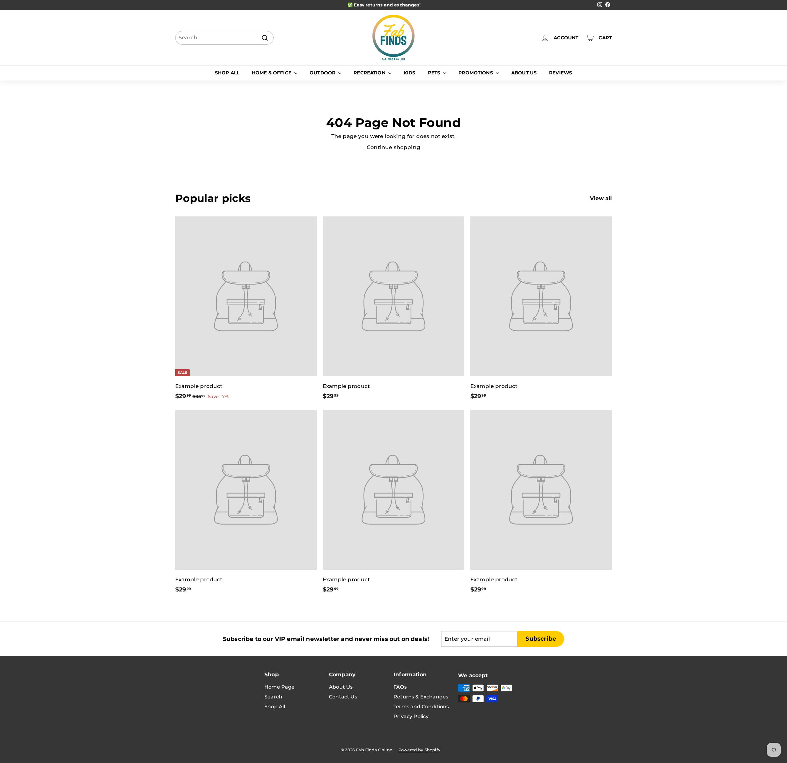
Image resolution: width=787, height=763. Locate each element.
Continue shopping (393, 147)
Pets (435, 73)
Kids (410, 73)
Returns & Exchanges (421, 697)
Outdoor (323, 73)
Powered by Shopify (419, 749)
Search (273, 697)
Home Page (279, 687)
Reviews (560, 73)
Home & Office (272, 73)
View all (601, 198)
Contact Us (343, 697)
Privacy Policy (411, 716)
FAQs (400, 687)
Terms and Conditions (421, 707)
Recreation (370, 73)
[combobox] (224, 38)
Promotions (476, 73)
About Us (524, 73)
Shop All (227, 73)
